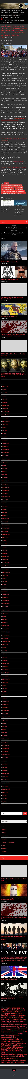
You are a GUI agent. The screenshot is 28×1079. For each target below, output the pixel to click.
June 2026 (4, 392)
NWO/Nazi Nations (5, 1035)
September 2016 (6, 754)
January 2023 (5, 521)
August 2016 (5, 757)
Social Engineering (9, 1053)
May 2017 (4, 729)
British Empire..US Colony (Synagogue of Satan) (10, 1013)
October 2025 (5, 418)
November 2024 (5, 452)
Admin (3, 37)
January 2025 (5, 446)
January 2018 (5, 704)
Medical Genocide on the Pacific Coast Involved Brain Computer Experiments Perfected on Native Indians (13, 374)
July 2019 (4, 647)
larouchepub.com (10, 1032)
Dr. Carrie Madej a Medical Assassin (9, 979)
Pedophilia (11, 1035)
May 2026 (4, 396)
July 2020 (4, 616)
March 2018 (4, 698)
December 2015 (5, 779)
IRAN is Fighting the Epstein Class (9, 316)
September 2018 (6, 679)
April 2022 (4, 550)
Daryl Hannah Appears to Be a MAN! (9, 279)
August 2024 (5, 462)
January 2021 (5, 597)
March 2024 (4, 477)
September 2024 (6, 459)
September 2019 (6, 641)
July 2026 (4, 389)
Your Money (21, 1062)
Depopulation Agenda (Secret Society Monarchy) (12, 1024)
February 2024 (5, 481)
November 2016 (5, 748)
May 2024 (4, 471)
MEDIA (25, 1032)
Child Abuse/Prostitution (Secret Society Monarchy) (13, 1020)
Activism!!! (3, 10)
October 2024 (5, 455)
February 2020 (5, 625)
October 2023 (5, 493)
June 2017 (4, 726)
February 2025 (5, 443)
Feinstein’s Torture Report (8, 842)
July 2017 (4, 723)
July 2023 (4, 503)
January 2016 (5, 776)
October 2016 (5, 751)
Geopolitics (6, 1029)
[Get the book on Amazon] (26, 222)
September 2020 (6, 610)
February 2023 (5, 518)
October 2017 (5, 713)
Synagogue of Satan (22, 193)
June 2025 (4, 430)
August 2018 (5, 682)
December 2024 (5, 449)
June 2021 (4, 581)
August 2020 (5, 613)
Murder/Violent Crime (12, 1034)
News (14, 15)
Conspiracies (5, 836)
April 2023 (4, 512)
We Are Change (9, 1058)
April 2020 (4, 619)
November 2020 (5, 603)
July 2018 (4, 685)
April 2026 (4, 399)
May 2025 (4, 433)
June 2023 (4, 506)
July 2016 (4, 761)
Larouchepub (9, 15)
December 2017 (5, 707)
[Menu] (26, 1)
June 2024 (4, 468)
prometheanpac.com (19, 189)
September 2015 (6, 789)
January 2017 (5, 742)
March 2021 (4, 591)
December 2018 (5, 669)
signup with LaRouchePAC (18, 161)
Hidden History (14, 1030)
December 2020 (5, 600)
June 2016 (4, 764)
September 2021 (6, 572)
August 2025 (5, 424)
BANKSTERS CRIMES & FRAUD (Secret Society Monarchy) (11, 185)
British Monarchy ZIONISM (7, 14)
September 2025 (6, 421)
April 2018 (4, 695)
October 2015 (5, 786)
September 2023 (6, 496)
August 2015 (5, 792)
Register (4, 851)
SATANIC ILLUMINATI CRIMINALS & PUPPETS (9, 193)
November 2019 (5, 635)
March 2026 (4, 402)
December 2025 (5, 411)
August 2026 (5, 386)
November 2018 (5, 672)
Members (4, 848)
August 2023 (5, 499)
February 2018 (5, 701)
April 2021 (4, 588)
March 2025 (4, 440)
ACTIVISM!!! (7, 183)
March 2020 (4, 622)
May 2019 (4, 654)
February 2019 (5, 663)
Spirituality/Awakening (8, 1055)
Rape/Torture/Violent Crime (19, 1043)
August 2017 (5, 720)
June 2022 (4, 543)
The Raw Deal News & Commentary (9, 262)
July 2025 (4, 427)
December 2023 (5, 487)
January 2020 (5, 628)
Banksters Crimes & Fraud (13, 10)
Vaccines (13, 1056)
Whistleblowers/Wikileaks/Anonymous (12, 1060)
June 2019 (4, 650)
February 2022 (5, 556)
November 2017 (5, 710)
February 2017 (5, 739)
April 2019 (4, 657)
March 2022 (4, 553)
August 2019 (5, 644)
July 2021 (4, 578)
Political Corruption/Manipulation (7, 189)
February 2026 (5, 405)
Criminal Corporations (15, 1023)
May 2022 (4, 547)
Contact (4, 839)
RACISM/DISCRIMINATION (6, 1043)
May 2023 (4, 509)
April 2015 (4, 805)
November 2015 (5, 783)
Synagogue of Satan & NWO (12, 22)
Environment (10, 1028)
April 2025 (4, 437)
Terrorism (8, 1056)
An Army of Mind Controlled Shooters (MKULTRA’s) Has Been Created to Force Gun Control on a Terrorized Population (13, 938)
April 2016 (4, 767)
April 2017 (4, 732)
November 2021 (5, 566)
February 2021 (5, 594)
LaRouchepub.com (19, 1031)
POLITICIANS (6, 1041)
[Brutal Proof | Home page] (2, 19)
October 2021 (5, 569)
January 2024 (5, 484)
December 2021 (5, 562)
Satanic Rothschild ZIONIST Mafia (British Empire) (12, 20)
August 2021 (5, 575)
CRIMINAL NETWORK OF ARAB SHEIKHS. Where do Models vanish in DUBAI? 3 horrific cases (13, 335)
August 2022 (5, 537)
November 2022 (5, 528)
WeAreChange (15, 1058)
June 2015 (4, 798)
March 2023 (4, 515)
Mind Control (4, 1034)
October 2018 (5, 676)
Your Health (14, 1062)
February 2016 (5, 773)
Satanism (3, 22)
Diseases (25, 1024)
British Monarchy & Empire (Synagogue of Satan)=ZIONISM (12, 187)
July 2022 (4, 540)
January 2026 (5, 408)
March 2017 (4, 735)
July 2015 (4, 795)
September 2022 (6, 534)
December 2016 (5, 745)
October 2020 (5, 606)
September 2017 (6, 717)
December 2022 (5, 525)
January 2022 (5, 559)
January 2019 (5, 666)
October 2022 (5, 531)
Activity (4, 832)
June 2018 (4, 688)
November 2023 (5, 490)
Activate (4, 829)
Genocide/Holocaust (20, 1028)
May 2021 (4, 584)
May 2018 (4, 691)
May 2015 (4, 801)
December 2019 (5, 632)
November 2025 (5, 414)
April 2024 (4, 474)
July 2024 (4, 465)
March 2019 (4, 660)
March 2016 (4, 770)
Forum (3, 845)
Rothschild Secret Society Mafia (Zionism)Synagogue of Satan (12, 191)
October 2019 (5, 638)
